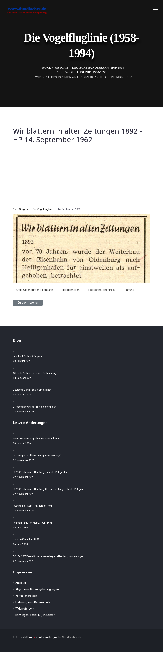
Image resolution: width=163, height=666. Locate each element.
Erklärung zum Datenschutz (32, 602)
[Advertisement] (81, 177)
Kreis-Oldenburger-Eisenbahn (34, 289)
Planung (129, 289)
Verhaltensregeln (26, 595)
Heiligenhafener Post (101, 289)
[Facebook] (135, 10)
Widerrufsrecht (24, 608)
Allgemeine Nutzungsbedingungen (37, 589)
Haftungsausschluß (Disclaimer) (35, 615)
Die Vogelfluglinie (43, 209)
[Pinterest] (141, 10)
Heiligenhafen (71, 289)
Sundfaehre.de (71, 637)
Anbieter (20, 582)
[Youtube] (148, 10)
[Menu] (155, 10)
